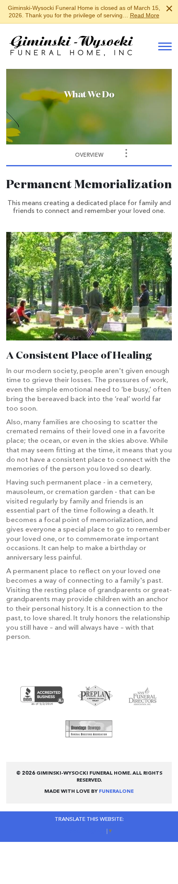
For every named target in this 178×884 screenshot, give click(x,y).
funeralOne (116, 791)
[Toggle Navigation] (126, 153)
